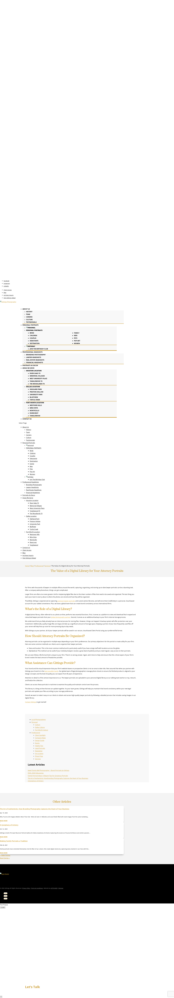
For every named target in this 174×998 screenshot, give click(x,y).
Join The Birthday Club (39, 349)
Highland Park (36, 389)
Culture (29, 320)
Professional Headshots (30, 482)
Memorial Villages (37, 376)
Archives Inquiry (9, 295)
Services (47, 566)
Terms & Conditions (37, 888)
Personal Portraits (28, 443)
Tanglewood (35, 416)
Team (28, 314)
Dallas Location (33, 387)
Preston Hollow (36, 392)
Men (75, 335)
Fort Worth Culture (41, 730)
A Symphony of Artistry (36, 781)
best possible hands (51, 671)
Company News (40, 738)
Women (77, 343)
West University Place (38, 379)
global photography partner (60, 617)
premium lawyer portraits (66, 601)
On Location (39, 754)
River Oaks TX (35, 373)
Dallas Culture (40, 727)
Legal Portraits (40, 748)
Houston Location (34, 371)
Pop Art (77, 341)
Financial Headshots (34, 363)
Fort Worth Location (35, 403)
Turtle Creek (35, 400)
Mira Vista (34, 408)
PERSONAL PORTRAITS (34, 330)
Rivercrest (34, 413)
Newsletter (39, 751)
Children (33, 335)
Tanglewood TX (36, 381)
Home (27, 566)
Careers (29, 317)
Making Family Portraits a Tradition (14, 841)
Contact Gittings (31, 702)
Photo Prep (39, 756)
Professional (39, 566)
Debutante (34, 341)
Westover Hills (36, 405)
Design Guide (39, 740)
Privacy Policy (26, 888)
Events (37, 743)
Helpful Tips (39, 746)
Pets (75, 338)
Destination (35, 343)
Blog (5, 292)
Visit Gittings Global (9, 298)
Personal (34, 722)
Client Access (8, 290)
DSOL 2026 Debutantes (36, 773)
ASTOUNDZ (54, 888)
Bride (32, 333)
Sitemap (60, 888)
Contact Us (27, 419)
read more (3, 821)
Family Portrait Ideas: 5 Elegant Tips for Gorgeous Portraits (48, 776)
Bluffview (34, 397)
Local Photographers (38, 720)
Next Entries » (5, 858)
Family (76, 333)
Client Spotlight (40, 735)
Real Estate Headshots (35, 360)
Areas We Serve (27, 498)
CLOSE (3, 907)
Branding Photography (36, 355)
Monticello (34, 411)
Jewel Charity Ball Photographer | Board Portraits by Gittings (48, 770)
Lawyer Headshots (33, 357)
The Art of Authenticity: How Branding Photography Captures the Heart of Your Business (58, 778)
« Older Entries (5, 856)
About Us (25, 427)
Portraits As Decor (28, 495)
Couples (33, 338)
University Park (36, 395)
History (29, 312)
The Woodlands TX (37, 384)
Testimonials (31, 322)
